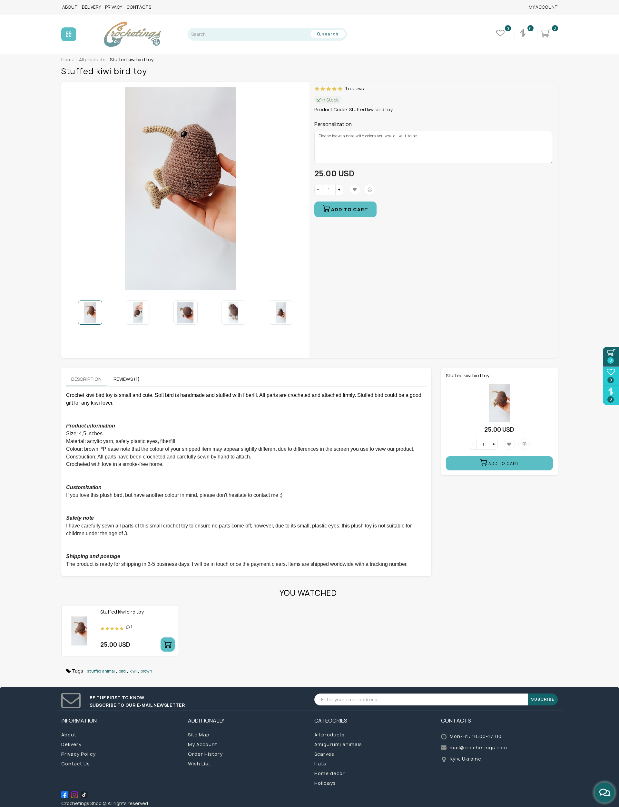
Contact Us (75, 764)
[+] (339, 189)
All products (329, 735)
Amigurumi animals (338, 744)
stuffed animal (101, 671)
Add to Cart (349, 209)
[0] (523, 34)
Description (86, 379)
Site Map (199, 735)
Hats (320, 764)
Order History (205, 754)
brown (146, 671)
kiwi (133, 671)
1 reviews (353, 89)
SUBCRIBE (543, 699)
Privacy (113, 7)
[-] (318, 189)
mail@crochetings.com (478, 747)
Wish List (199, 764)
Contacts (138, 7)
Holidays (325, 783)
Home (67, 59)
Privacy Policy (78, 754)
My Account (543, 7)
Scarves (324, 754)
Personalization (333, 124)
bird (122, 671)
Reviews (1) (126, 379)
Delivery (91, 7)
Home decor (329, 773)
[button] (295, 312)
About (70, 7)
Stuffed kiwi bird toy (122, 612)
